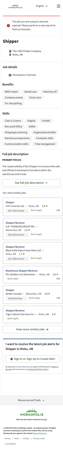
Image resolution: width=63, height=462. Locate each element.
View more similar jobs (30, 329)
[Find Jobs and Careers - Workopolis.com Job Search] (15, 6)
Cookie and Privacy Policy (37, 369)
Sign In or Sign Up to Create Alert (34, 359)
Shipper (10, 202)
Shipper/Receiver (15, 223)
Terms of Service (39, 433)
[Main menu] (58, 6)
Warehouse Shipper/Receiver (22, 271)
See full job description (29, 183)
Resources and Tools (29, 400)
